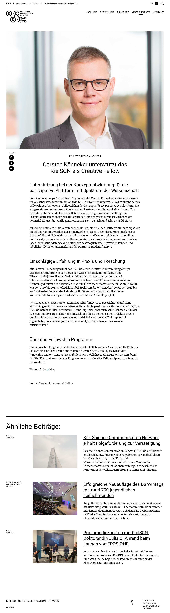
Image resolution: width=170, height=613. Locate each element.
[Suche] (162, 3)
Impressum (148, 601)
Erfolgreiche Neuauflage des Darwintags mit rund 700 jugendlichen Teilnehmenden (123, 490)
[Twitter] (132, 601)
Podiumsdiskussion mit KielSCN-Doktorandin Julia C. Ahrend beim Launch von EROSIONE (116, 538)
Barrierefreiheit (152, 606)
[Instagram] (132, 604)
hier (51, 369)
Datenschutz (149, 603)
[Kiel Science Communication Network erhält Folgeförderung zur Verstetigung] (55, 451)
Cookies (147, 609)
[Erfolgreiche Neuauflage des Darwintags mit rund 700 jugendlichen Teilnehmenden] (55, 498)
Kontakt (10, 607)
